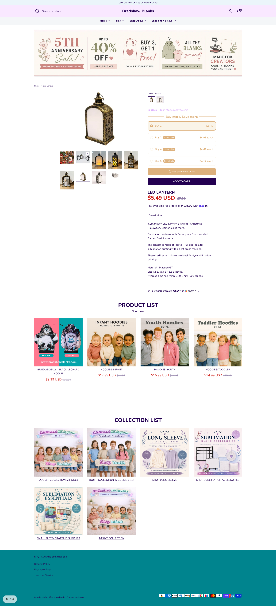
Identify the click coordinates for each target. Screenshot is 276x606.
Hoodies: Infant (112, 369)
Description (155, 215)
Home (103, 20)
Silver (160, 99)
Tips (118, 20)
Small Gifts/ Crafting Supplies (58, 538)
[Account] (230, 11)
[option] (99, 120)
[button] (182, 290)
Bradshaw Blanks (138, 11)
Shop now (138, 311)
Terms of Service (44, 575)
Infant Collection (111, 538)
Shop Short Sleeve (162, 20)
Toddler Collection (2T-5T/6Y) (58, 480)
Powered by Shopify (75, 597)
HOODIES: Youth (165, 369)
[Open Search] (37, 11)
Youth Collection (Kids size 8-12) (111, 480)
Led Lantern (48, 86)
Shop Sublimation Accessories (217, 480)
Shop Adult (136, 20)
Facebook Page (42, 569)
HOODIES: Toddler (218, 369)
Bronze (151, 99)
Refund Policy (42, 564)
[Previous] (39, 342)
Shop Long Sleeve (164, 480)
